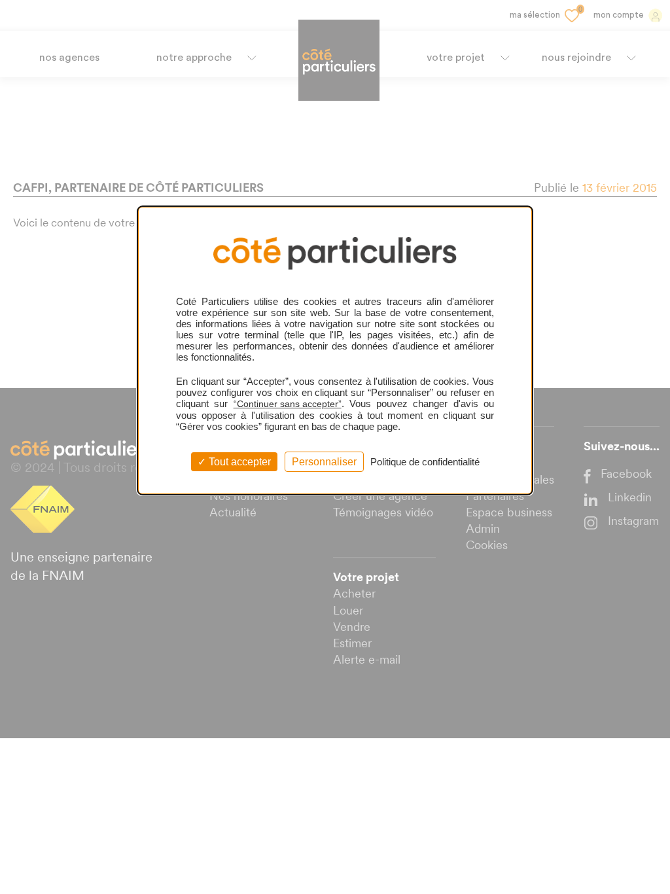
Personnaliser (324, 461)
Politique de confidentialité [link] (425, 461)
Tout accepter (238, 461)
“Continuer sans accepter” (288, 404)
